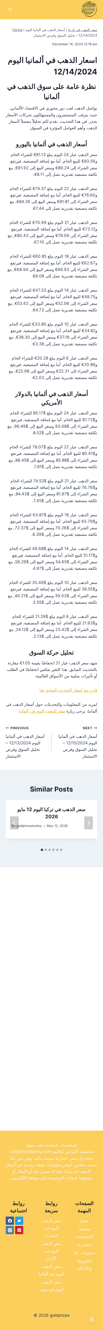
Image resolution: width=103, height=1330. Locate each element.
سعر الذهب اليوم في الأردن (51, 1251)
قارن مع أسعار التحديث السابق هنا (68, 690)
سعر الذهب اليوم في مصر (51, 1286)
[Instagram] (10, 1230)
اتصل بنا (84, 1244)
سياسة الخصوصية (84, 1232)
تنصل (84, 1220)
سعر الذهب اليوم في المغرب (51, 1228)
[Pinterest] (19, 1230)
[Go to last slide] (14, 822)
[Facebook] (10, 1221)
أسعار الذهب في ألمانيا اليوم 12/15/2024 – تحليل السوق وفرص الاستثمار (77, 742)
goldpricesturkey (29, 826)
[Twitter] (19, 1221)
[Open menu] (10, 9)
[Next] (88, 822)
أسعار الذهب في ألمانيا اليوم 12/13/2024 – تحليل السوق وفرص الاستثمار (25, 742)
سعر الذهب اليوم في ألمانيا (42, 711)
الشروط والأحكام (84, 1264)
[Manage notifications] (92, 1319)
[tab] (42, 850)
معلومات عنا (84, 1252)
